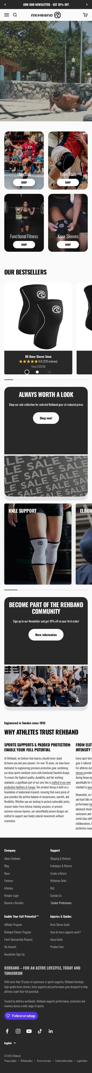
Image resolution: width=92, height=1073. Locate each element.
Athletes (8, 888)
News (7, 873)
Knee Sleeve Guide (60, 924)
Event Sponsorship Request (18, 939)
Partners (8, 880)
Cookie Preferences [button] (60, 902)
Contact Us (56, 895)
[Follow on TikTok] (40, 1031)
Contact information (64, 1060)
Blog (6, 865)
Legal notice (82, 1060)
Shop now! (46, 418)
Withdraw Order (58, 880)
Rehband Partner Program (17, 932)
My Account (10, 946)
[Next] (87, 4)
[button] (28, 361)
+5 (49, 372)
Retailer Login (11, 895)
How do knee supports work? (65, 932)
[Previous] (5, 4)
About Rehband (12, 858)
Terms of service (44, 1060)
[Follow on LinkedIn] (51, 1031)
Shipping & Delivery (60, 858)
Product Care (57, 946)
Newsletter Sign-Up (14, 954)
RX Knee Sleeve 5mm (38, 356)
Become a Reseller (14, 902)
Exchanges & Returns (61, 865)
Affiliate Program (13, 924)
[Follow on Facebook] (7, 1031)
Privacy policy (10, 1060)
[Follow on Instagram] (18, 1031)
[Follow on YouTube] (29, 1031)
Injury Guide (56, 939)
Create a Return (58, 873)
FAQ (52, 888)
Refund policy (27, 1060)
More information (46, 634)
